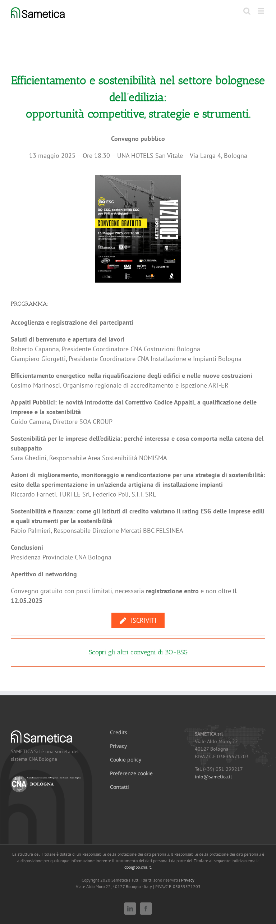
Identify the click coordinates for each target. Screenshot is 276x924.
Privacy (187, 880)
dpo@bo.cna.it (137, 867)
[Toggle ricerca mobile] (246, 11)
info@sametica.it (213, 776)
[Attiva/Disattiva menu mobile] (261, 11)
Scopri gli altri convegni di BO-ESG (138, 652)
